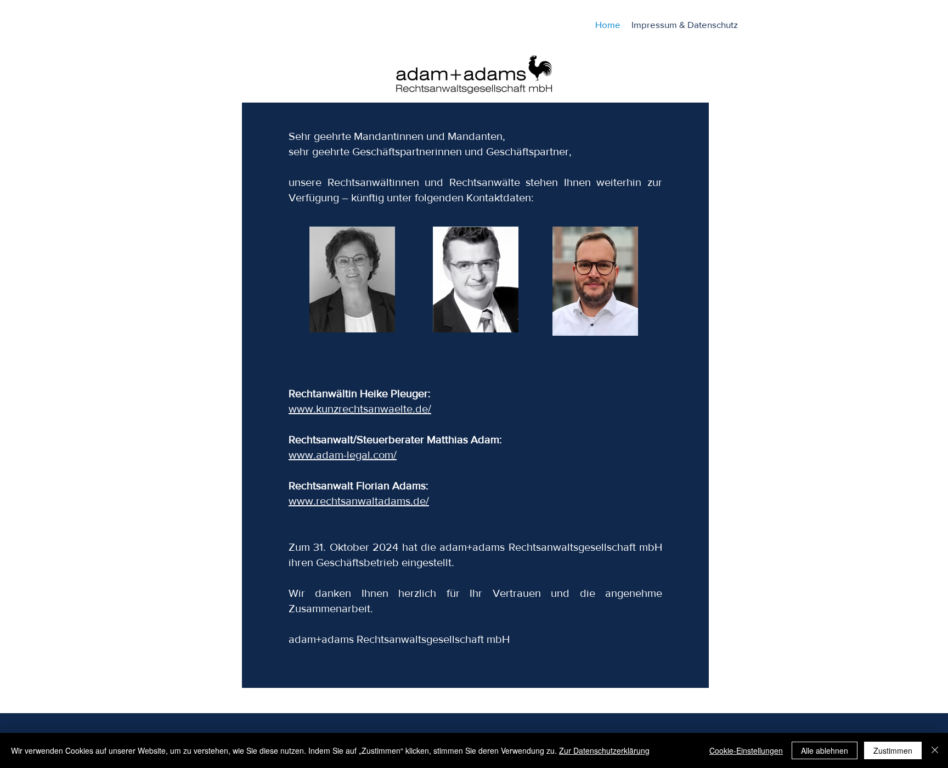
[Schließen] (934, 750)
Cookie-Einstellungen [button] (746, 750)
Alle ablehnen (824, 750)
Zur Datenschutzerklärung (604, 750)
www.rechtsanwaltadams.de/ (359, 501)
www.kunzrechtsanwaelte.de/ (360, 409)
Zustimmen (892, 750)
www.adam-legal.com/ (343, 455)
